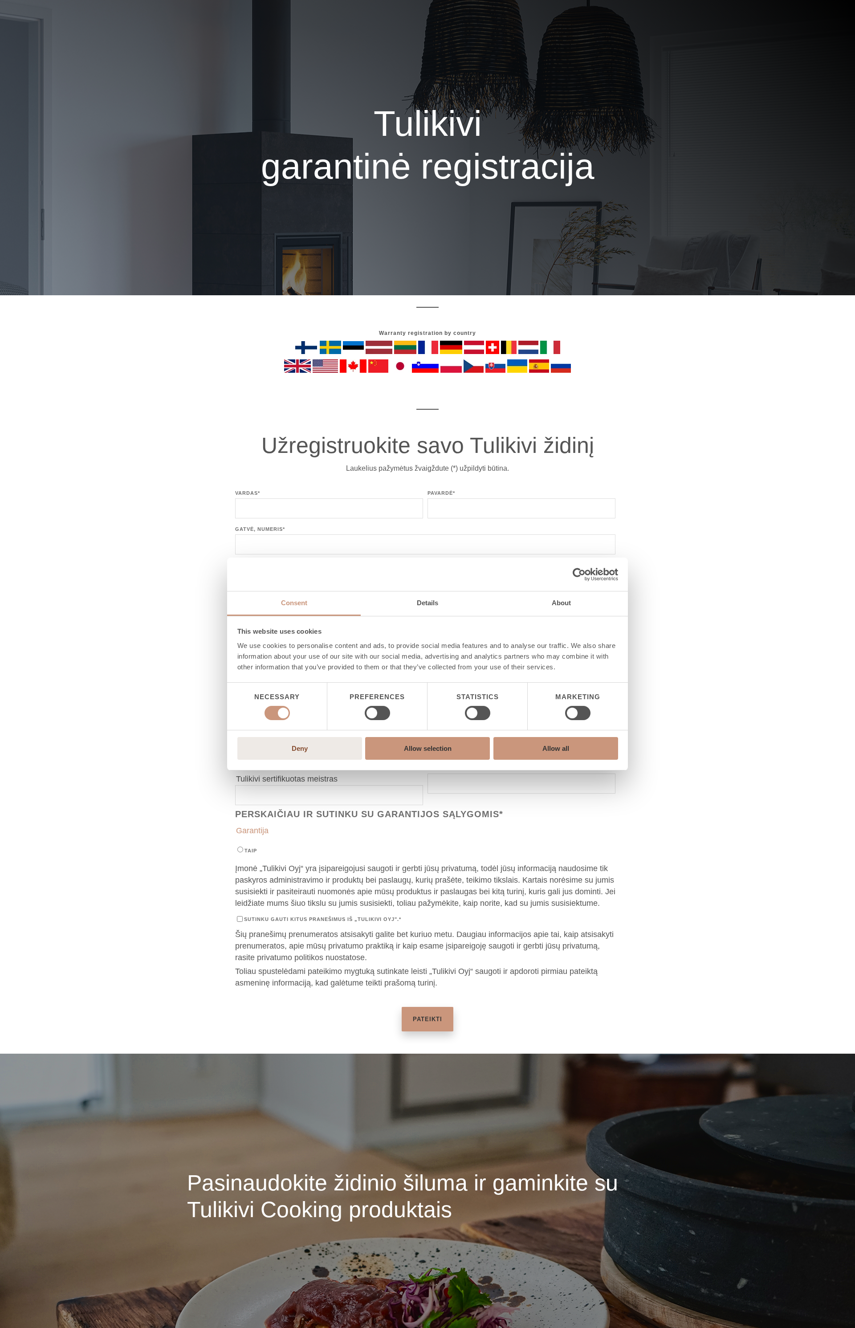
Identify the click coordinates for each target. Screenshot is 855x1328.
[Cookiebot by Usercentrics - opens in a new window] (579, 574)
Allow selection (428, 748)
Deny (300, 748)
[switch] (377, 713)
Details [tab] (427, 603)
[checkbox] (425, 850)
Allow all (555, 748)
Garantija (252, 830)
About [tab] (561, 603)
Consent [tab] (294, 603)
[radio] (425, 850)
